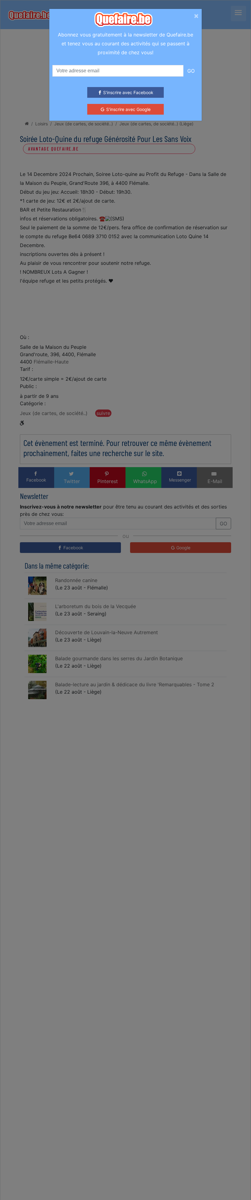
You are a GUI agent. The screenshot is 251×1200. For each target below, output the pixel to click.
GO (191, 71)
